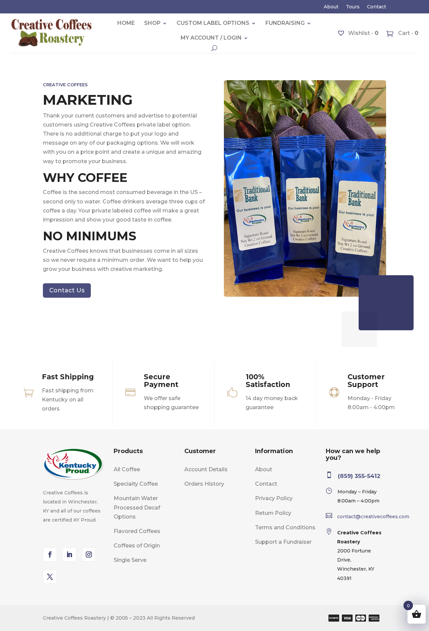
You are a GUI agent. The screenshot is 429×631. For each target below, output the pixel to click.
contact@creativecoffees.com (373, 517)
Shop (152, 23)
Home (126, 23)
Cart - (407, 33)
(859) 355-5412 (359, 476)
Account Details (206, 469)
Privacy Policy (274, 498)
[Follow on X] (50, 577)
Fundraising (285, 23)
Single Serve (130, 560)
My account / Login (211, 38)
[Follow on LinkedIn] (69, 554)
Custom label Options (213, 23)
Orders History (204, 484)
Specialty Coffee (136, 484)
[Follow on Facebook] (50, 554)
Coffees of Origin (137, 545)
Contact (376, 7)
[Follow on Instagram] (89, 554)
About (331, 7)
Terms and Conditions (285, 527)
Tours (353, 7)
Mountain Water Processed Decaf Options (137, 507)
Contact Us (66, 290)
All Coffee (127, 469)
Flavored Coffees (137, 531)
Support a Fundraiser (283, 542)
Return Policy (273, 513)
